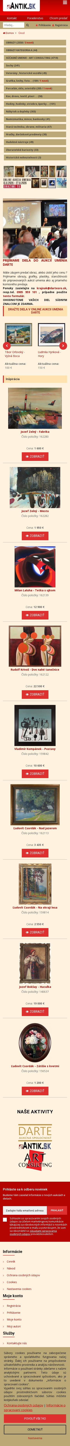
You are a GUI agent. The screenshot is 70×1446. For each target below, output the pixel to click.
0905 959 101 (27, 292)
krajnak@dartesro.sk (51, 288)
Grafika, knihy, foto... (27, 80)
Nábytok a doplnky (21, 111)
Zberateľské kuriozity (22, 150)
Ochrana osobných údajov (23, 1275)
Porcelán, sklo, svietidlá (29, 88)
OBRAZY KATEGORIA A (21, 50)
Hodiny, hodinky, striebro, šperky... (30, 104)
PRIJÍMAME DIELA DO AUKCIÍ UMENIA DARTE (35, 262)
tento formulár (13, 296)
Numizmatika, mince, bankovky (28, 119)
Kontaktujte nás (17, 1343)
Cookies (12, 1282)
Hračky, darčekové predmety (26, 134)
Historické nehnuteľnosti (23, 157)
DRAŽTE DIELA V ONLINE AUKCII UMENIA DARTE (35, 311)
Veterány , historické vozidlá (26, 73)
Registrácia (61, 25)
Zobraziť (37, 456)
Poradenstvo (35, 18)
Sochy (13, 65)
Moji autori (14, 1326)
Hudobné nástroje (19, 142)
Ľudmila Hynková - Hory (49, 354)
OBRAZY (20, 42)
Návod (11, 1268)
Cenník (11, 1261)
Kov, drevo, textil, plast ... (24, 96)
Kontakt (12, 18)
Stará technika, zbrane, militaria (29, 126)
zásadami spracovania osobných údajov (33, 1232)
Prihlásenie (45, 25)
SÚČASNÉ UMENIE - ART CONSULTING (32, 58)
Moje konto (14, 1319)
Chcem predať (58, 18)
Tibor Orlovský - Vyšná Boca (15, 354)
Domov (9, 33)
